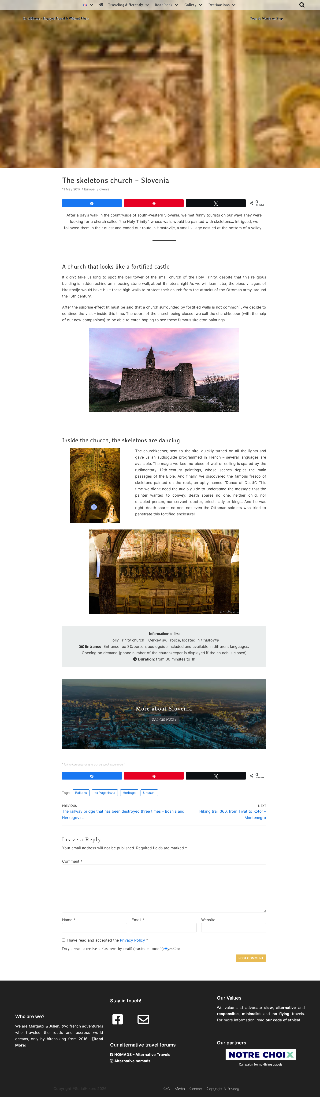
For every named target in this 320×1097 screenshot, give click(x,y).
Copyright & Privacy (223, 1088)
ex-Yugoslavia (104, 793)
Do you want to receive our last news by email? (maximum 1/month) (113, 949)
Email (138, 919)
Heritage (129, 793)
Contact (196, 1088)
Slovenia (103, 189)
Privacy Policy (133, 940)
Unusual (149, 793)
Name (68, 919)
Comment (72, 861)
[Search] (302, 5)
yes (169, 949)
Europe (89, 189)
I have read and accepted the (107, 940)
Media (180, 1088)
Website (208, 919)
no (178, 949)
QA (167, 1088)
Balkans (81, 793)
